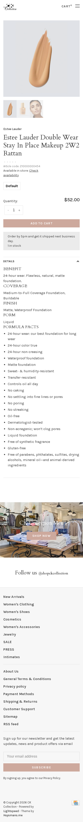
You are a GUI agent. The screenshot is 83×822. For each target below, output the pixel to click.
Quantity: (10, 201)
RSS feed (11, 724)
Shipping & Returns (20, 701)
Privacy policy (14, 686)
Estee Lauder (12, 129)
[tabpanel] (41, 58)
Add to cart (41, 223)
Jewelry (9, 634)
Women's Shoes (16, 612)
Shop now (41, 536)
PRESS (8, 649)
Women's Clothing (18, 604)
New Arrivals (13, 597)
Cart (67, 6)
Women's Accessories (21, 627)
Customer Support (19, 709)
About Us (11, 671)
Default (12, 186)
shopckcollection (53, 573)
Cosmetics (12, 619)
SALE (7, 642)
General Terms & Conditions (27, 679)
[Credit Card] (76, 804)
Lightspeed (11, 811)
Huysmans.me (13, 815)
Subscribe (41, 767)
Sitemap (10, 716)
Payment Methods (18, 694)
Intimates (11, 657)
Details (9, 261)
